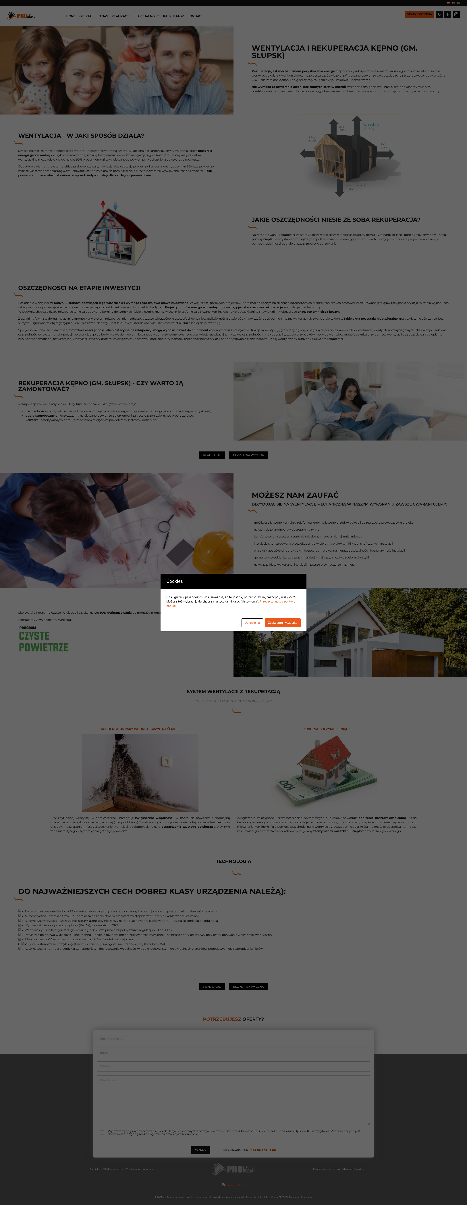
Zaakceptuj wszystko (283, 622)
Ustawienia (252, 622)
